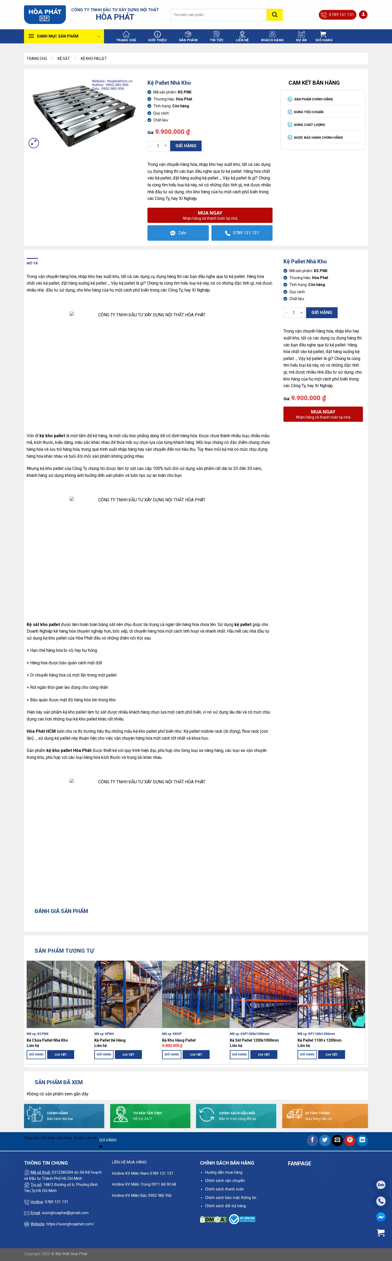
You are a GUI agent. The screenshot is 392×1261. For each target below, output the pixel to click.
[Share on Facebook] (312, 1140)
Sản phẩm (188, 40)
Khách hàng (272, 40)
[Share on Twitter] (325, 1140)
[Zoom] (34, 143)
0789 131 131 (246, 232)
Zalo (182, 232)
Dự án (301, 40)
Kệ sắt (64, 58)
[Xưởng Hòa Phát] (45, 14)
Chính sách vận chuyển (225, 1180)
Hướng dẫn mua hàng (223, 1172)
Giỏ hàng (185, 145)
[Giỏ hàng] (381, 1233)
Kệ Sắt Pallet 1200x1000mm (254, 1040)
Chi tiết (61, 1055)
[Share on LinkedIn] (362, 1140)
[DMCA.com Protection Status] (213, 1219)
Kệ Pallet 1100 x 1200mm (320, 1040)
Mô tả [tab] (32, 263)
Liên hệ (242, 40)
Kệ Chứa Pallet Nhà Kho (47, 1040)
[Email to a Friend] (337, 1140)
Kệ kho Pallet (94, 58)
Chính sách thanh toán (224, 1189)
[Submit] (275, 15)
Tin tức (217, 40)
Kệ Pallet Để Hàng (110, 1040)
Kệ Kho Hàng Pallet (179, 1040)
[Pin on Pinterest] (350, 1140)
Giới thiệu (157, 40)
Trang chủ (126, 40)
